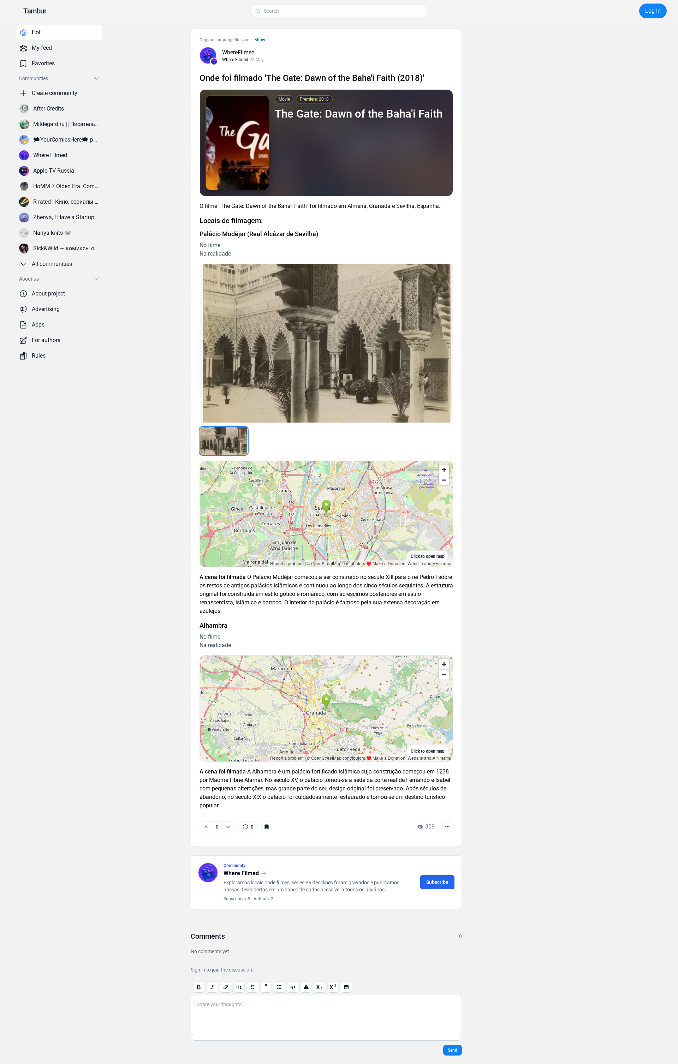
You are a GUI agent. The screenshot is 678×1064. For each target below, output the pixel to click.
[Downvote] (227, 826)
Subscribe (437, 882)
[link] (248, 826)
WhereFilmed (238, 52)
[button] (34, 11)
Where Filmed (235, 59)
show (260, 39)
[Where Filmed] (214, 61)
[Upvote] (206, 826)
